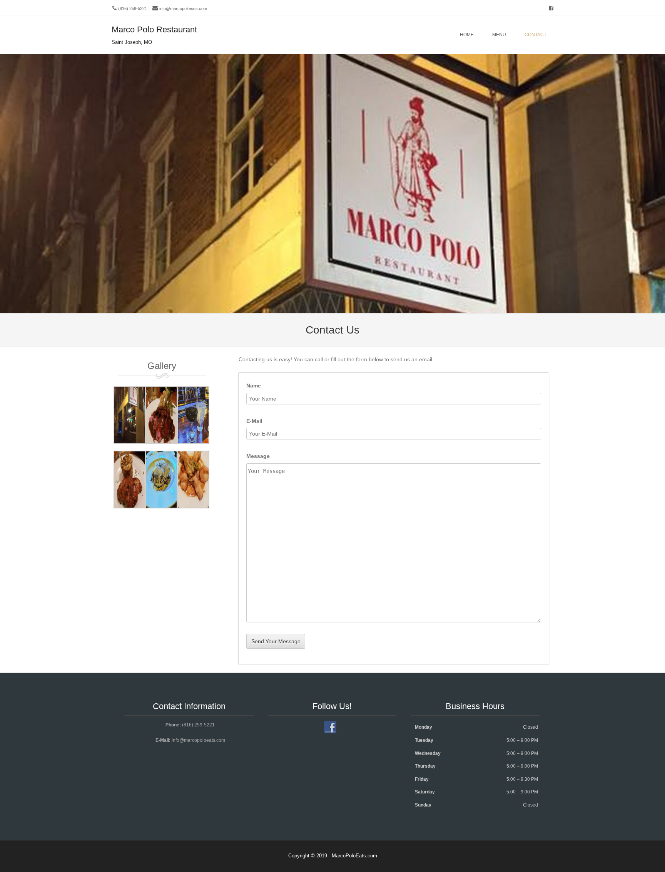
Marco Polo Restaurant (154, 29)
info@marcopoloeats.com (183, 8)
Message (258, 456)
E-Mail (254, 421)
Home (467, 34)
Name (253, 385)
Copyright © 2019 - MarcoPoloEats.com (332, 856)
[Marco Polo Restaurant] (332, 308)
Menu (499, 34)
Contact (535, 34)
